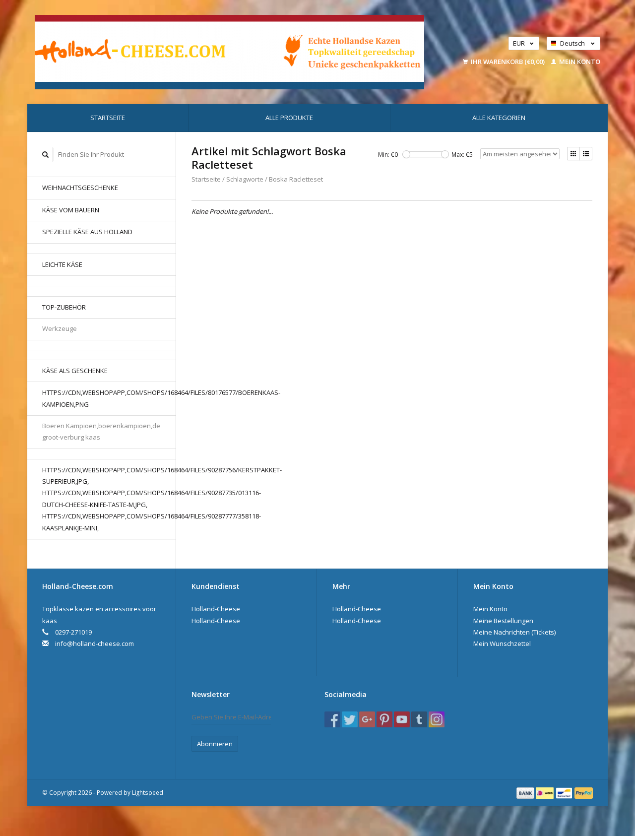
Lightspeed (147, 792)
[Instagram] (436, 719)
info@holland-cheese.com (94, 643)
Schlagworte (244, 179)
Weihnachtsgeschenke (80, 187)
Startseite (107, 117)
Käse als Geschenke (75, 370)
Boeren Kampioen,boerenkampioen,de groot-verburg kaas (101, 431)
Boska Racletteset (296, 179)
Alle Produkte (289, 117)
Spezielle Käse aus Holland (87, 231)
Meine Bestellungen (503, 620)
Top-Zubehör (64, 307)
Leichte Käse (62, 264)
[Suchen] (45, 154)
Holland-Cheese (215, 608)
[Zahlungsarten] (526, 792)
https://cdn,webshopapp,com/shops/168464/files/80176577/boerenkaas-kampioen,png (109, 398)
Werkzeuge (59, 328)
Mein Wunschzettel (502, 643)
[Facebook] (332, 719)
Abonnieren (215, 743)
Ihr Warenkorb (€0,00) (507, 61)
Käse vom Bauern (70, 209)
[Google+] (367, 719)
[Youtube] (402, 719)
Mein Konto (579, 61)
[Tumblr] (419, 719)
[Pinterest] (384, 719)
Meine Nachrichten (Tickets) (514, 632)
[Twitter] (350, 719)
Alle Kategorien (498, 117)
